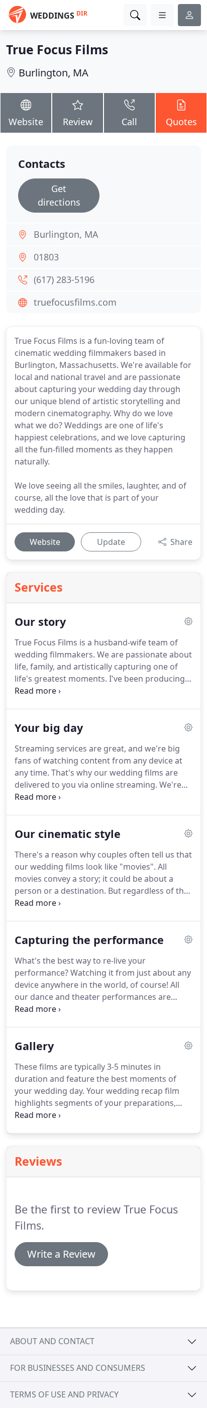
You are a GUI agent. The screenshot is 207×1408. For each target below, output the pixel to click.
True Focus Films (57, 49)
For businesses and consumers (77, 1367)
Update (111, 541)
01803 (46, 257)
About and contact (52, 1341)
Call (129, 122)
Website (26, 122)
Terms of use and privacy (64, 1394)
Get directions (59, 195)
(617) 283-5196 (64, 279)
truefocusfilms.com (75, 302)
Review (77, 122)
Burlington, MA (53, 72)
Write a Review (61, 1254)
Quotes (181, 122)
